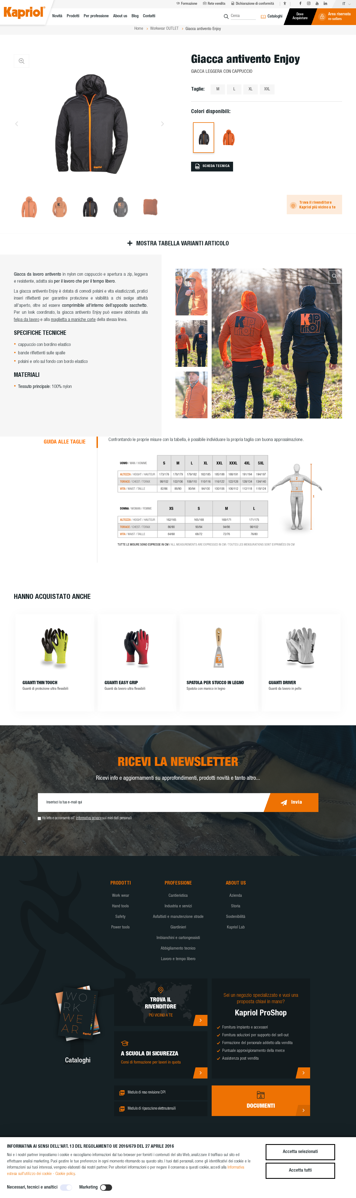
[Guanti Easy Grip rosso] (137, 647)
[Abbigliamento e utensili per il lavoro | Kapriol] (31, 13)
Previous (16, 123)
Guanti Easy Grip (121, 683)
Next (162, 123)
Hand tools (120, 906)
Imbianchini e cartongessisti (178, 938)
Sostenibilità (235, 917)
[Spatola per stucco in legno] (219, 647)
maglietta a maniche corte (73, 320)
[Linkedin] (325, 4)
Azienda (235, 896)
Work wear (120, 896)
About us (120, 16)
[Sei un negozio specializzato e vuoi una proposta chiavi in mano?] (302, 1073)
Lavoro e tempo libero (178, 959)
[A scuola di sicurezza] (200, 1073)
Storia (235, 906)
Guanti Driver (282, 683)
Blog (135, 16)
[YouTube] (317, 4)
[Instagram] (308, 4)
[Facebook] (300, 4)
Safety (120, 917)
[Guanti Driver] (301, 647)
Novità (57, 16)
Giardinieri (178, 927)
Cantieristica (178, 896)
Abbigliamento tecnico (178, 949)
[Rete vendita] (200, 1020)
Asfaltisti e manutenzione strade (178, 917)
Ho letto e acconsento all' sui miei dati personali (87, 818)
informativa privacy (89, 818)
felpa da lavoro (26, 320)
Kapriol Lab (236, 927)
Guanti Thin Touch (40, 683)
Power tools (120, 927)
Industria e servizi (178, 906)
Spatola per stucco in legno (215, 683)
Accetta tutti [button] (300, 1170)
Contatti (149, 16)
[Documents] (302, 1110)
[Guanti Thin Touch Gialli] (55, 647)
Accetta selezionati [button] (300, 1152)
